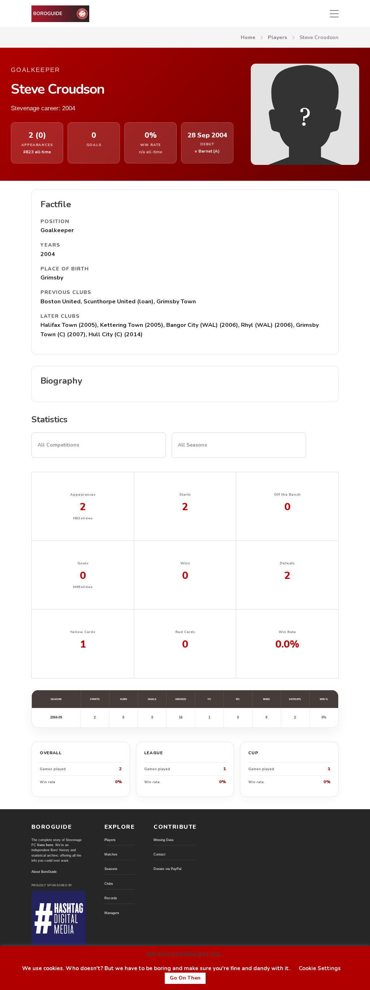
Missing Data (163, 840)
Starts (95, 699)
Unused (180, 699)
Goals (152, 699)
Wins (266, 699)
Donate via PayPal (167, 869)
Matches (110, 854)
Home (248, 37)
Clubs (108, 884)
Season (56, 699)
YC (209, 699)
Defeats (295, 699)
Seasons (110, 869)
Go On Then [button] (185, 977)
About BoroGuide (44, 872)
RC (238, 699)
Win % (324, 699)
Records (110, 898)
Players (277, 37)
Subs (123, 699)
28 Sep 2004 (207, 135)
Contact (159, 854)
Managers (111, 913)
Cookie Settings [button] (320, 968)
